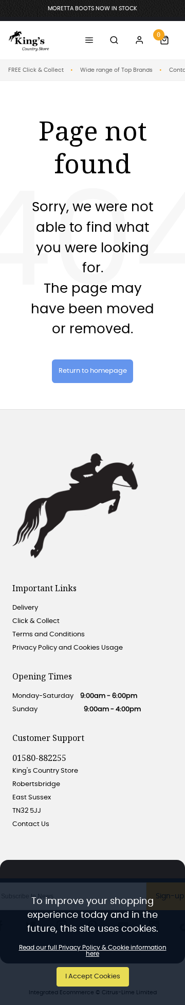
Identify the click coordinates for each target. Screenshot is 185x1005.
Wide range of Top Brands (116, 70)
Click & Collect (36, 621)
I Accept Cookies (92, 976)
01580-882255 (39, 757)
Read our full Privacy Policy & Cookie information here (92, 950)
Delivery (25, 608)
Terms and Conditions (48, 634)
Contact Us (30, 824)
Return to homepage (93, 371)
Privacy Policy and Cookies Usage (67, 648)
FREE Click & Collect (36, 70)
